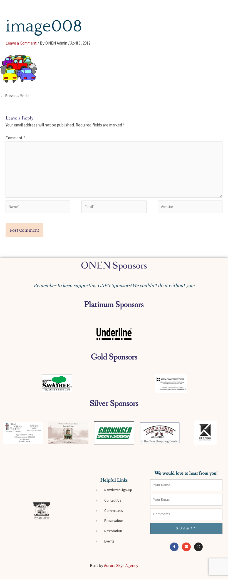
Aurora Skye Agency (121, 565)
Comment (15, 137)
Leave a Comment (21, 43)
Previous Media (15, 95)
